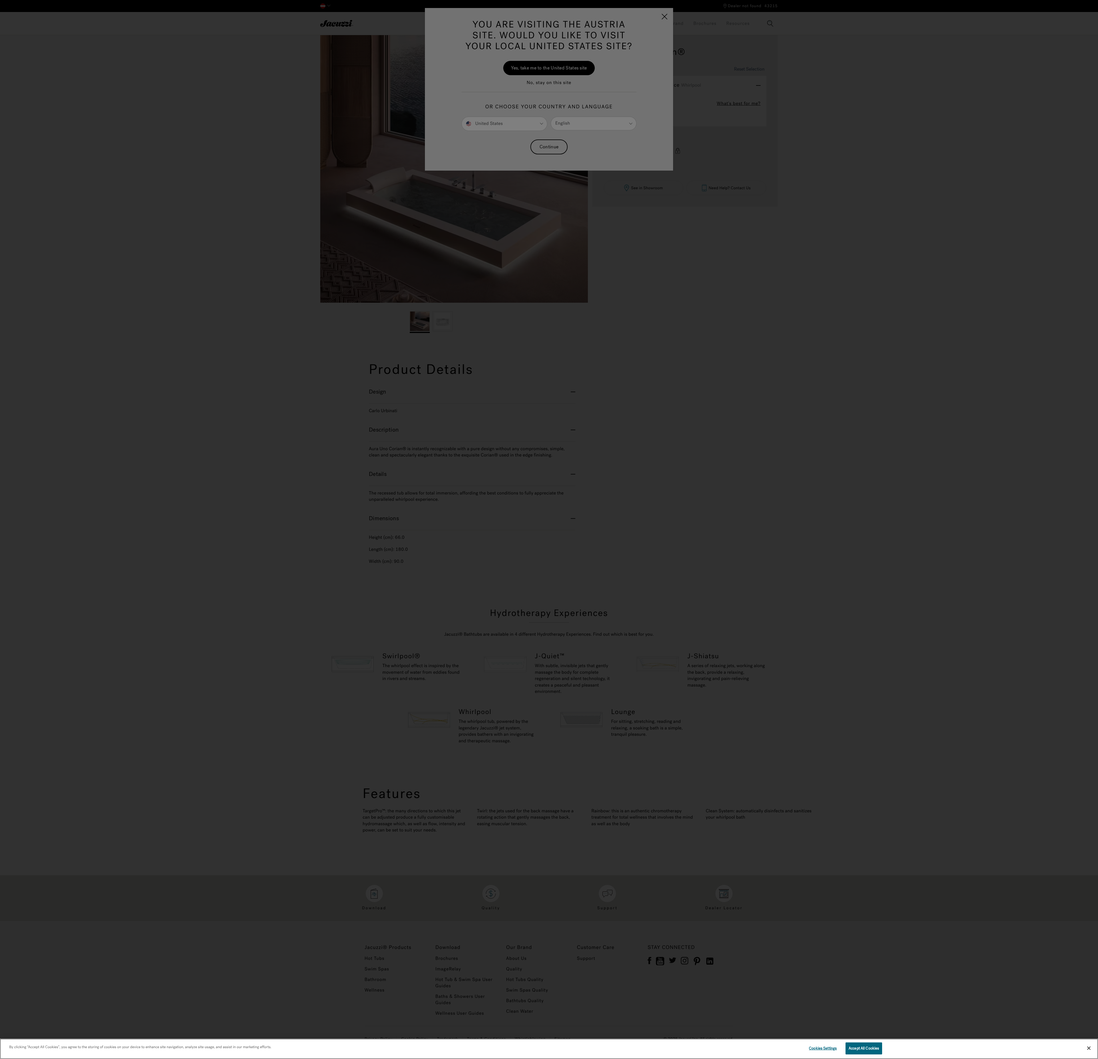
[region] (549, 1049)
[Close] (1089, 1048)
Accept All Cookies (864, 1048)
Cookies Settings (823, 1048)
